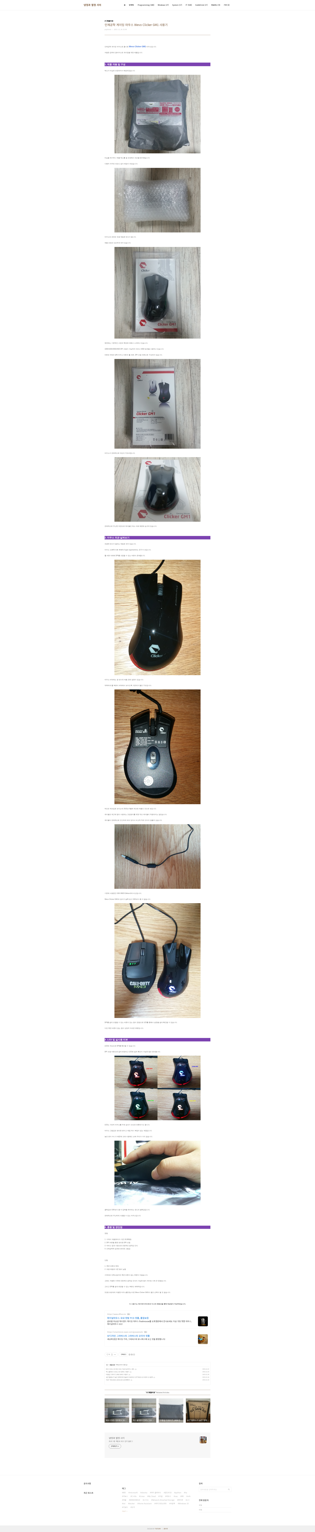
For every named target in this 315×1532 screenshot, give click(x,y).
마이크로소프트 (161, 1503)
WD (124, 1492)
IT (189, 5)
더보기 (124, 1511)
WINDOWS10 (135, 1500)
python (178, 1492)
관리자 (166, 1529)
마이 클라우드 (156, 1492)
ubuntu (144, 1492)
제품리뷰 (112, 1365)
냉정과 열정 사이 (92, 5)
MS (182, 1496)
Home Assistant (145, 1503)
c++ (188, 1500)
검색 (229, 1489)
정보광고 (215, 5)
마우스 (168, 1496)
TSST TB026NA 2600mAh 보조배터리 (118, 1380)
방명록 (131, 5)
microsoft (133, 1492)
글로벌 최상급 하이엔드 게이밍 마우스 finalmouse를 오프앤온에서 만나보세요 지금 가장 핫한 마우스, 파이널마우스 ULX (149, 1322)
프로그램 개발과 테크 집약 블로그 (121, 1441)
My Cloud (152, 1496)
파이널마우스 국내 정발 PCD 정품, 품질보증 (128, 1317)
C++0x (134, 1496)
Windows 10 (184, 1503)
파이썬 (180, 1500)
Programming (146, 5)
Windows (163, 5)
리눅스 (125, 1496)
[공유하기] (111, 1354)
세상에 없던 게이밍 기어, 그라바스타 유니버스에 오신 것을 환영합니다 (136, 1339)
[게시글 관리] (115, 1354)
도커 (133, 1507)
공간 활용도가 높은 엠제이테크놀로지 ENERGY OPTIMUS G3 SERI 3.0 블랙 (129, 1377)
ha (186, 1492)
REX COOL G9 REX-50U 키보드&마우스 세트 (120, 1369)
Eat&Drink (201, 5)
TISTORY (158, 1529)
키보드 (125, 1507)
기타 (227, 5)
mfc (189, 1496)
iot (124, 1503)
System (177, 5)
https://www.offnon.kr (116, 1314)
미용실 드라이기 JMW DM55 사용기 (117, 1374)
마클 (124, 1500)
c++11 (146, 1500)
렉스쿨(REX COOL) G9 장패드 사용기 (117, 1372)
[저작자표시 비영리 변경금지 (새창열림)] (131, 1355)
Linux (142, 1496)
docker (132, 1503)
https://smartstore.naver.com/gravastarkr (125, 1332)
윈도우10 (168, 1492)
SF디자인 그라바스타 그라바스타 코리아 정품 (128, 1335)
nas (176, 1496)
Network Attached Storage (163, 1500)
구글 (161, 1496)
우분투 (172, 1503)
